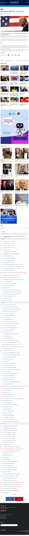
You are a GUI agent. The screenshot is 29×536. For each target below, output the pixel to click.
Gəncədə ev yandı (7, 249)
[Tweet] (13, 55)
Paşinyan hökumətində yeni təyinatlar (8, 379)
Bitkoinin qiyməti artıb (6, 457)
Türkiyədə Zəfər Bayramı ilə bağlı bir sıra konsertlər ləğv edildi (14, 84)
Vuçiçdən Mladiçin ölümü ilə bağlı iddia (8, 315)
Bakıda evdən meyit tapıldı (6, 317)
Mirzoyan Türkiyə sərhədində (8, 281)
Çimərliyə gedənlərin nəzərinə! (7, 390)
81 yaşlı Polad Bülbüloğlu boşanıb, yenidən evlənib (21, 176)
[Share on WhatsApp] (2, 55)
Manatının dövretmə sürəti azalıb (8, 402)
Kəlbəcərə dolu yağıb (6, 492)
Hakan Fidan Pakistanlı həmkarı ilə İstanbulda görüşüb (23, 73)
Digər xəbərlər (14, 494)
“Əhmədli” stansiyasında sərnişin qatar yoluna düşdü (10, 467)
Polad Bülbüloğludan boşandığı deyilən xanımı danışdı (21, 160)
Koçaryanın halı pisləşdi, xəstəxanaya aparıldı (21, 205)
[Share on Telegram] (16, 55)
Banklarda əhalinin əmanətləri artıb (8, 365)
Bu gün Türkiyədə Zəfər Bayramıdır (8, 300)
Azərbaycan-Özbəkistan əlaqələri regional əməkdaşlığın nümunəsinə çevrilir (13, 264)
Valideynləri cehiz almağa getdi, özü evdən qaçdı (10, 243)
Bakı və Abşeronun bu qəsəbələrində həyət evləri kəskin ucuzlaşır (11, 344)
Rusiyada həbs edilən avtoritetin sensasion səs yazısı (7, 205)
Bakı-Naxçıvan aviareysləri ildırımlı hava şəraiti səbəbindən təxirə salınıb (13, 346)
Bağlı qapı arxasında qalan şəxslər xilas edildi (9, 377)
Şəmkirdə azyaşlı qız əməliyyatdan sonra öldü (9, 375)
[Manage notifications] (27, 534)
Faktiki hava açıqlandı (6, 287)
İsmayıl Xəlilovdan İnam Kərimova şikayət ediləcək (6, 191)
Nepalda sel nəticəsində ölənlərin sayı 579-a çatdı (10, 440)
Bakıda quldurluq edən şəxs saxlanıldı (8, 394)
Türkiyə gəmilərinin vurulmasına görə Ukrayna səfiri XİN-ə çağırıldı (12, 342)
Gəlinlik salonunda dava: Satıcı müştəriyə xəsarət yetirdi (11, 373)
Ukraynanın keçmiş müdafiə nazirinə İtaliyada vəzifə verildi (11, 421)
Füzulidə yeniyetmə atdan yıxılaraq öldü (8, 396)
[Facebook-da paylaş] (5, 55)
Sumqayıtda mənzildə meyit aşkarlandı (8, 465)
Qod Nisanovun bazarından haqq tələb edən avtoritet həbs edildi (7, 176)
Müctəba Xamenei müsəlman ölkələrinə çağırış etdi (5, 105)
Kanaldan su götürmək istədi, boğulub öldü (9, 415)
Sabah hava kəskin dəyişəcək (7, 371)
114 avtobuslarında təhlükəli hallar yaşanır (12, 490)
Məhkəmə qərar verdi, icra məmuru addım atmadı (14, 482)
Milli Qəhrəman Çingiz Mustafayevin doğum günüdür (10, 367)
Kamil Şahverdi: (15, 273)
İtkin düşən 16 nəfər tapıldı (7, 392)
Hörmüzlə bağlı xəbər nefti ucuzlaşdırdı (8, 417)
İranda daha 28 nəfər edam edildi (7, 319)
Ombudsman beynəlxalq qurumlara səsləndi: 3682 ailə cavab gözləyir (12, 369)
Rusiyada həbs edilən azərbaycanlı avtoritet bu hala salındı (7, 160)
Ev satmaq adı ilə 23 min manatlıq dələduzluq (9, 463)
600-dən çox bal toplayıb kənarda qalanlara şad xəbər (10, 469)
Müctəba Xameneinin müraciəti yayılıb (8, 442)
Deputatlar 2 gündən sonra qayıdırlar (8, 400)
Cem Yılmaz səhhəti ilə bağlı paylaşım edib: (12, 266)
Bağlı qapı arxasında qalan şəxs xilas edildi (8, 285)
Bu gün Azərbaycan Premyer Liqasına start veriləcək (10, 419)
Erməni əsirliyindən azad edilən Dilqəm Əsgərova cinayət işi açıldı (11, 352)
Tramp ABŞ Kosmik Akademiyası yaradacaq (9, 438)
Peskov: (2, 72)
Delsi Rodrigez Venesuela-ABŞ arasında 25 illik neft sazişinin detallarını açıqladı (14, 94)
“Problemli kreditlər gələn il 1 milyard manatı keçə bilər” (10, 488)
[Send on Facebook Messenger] (10, 55)
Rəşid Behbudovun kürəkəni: (12, 484)
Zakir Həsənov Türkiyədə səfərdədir (9, 247)
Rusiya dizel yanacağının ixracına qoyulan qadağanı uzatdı (11, 323)
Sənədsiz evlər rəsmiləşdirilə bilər (9, 432)
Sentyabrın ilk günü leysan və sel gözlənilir (9, 348)
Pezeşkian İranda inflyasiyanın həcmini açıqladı (9, 325)
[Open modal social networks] (18, 55)
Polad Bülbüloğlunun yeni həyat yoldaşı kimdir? (20, 191)
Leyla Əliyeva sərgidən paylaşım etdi (9, 241)
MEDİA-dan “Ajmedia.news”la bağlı (10, 327)
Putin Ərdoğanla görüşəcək (7, 459)
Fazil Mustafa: (8, 350)
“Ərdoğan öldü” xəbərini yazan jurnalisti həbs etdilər (10, 321)
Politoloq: (13, 486)
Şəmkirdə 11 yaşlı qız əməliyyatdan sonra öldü (9, 436)
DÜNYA (2, 9)
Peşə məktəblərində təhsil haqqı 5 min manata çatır (11, 340)
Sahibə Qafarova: (11, 461)
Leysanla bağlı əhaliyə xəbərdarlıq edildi (8, 262)
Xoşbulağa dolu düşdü (7, 444)
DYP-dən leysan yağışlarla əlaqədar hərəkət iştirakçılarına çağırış (12, 275)
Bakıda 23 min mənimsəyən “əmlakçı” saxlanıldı (9, 434)
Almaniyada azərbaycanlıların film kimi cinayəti (14, 236)
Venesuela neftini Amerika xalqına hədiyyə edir (9, 270)
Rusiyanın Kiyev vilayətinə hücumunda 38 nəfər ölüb (11, 277)
